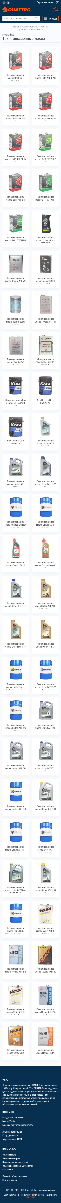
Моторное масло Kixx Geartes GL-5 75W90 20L (15, 402)
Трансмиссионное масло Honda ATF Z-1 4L (15, 971)
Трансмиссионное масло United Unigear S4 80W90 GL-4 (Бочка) (16, 524)
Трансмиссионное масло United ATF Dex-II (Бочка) (45, 849)
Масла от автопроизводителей (17, 1125)
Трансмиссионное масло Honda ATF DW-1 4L (45, 1011)
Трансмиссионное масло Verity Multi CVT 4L (15, 1052)
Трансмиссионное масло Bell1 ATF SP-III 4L (45, 117)
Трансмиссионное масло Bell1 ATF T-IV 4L (15, 117)
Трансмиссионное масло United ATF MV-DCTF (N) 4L (15, 889)
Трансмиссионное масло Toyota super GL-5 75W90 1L (15, 321)
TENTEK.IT (30, 1197)
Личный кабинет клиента (14, 1176)
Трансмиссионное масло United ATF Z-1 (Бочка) (15, 808)
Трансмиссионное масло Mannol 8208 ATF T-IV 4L (45, 280)
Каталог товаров (30, 26)
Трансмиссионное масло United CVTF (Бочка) (45, 524)
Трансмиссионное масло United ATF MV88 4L (15, 483)
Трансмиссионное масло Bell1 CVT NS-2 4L (45, 158)
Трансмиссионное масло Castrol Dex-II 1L (15, 564)
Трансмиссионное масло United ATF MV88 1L (45, 442)
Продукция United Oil (12, 1117)
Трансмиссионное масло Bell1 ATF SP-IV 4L (15, 158)
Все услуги (7, 1169)
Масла (44, 26)
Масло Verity (8, 1121)
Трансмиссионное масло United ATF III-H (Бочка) (15, 849)
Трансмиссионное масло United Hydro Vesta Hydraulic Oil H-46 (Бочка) (16, 686)
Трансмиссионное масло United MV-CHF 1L (15, 646)
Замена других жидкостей (15, 1162)
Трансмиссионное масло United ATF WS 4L (45, 727)
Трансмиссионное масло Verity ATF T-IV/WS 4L (16, 1011)
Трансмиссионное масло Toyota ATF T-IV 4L (45, 321)
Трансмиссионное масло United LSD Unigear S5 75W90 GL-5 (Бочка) (15, 930)
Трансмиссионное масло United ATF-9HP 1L (15, 605)
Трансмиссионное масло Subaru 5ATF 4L (45, 970)
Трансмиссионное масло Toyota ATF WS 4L (15, 280)
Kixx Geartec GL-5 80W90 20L (15, 442)
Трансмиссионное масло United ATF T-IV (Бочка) (45, 686)
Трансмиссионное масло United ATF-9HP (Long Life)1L (45, 605)
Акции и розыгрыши (12, 1131)
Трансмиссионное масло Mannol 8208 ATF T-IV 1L (45, 239)
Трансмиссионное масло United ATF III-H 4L (45, 808)
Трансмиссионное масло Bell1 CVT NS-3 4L (15, 239)
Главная (15, 26)
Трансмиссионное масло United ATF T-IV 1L (45, 483)
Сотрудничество (10, 1135)
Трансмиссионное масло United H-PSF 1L (45, 646)
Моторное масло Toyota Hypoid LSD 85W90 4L (45, 361)
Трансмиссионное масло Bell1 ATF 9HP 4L (45, 199)
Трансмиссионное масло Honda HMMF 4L (45, 1052)
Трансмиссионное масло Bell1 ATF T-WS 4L (45, 77)
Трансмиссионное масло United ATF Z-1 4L (45, 767)
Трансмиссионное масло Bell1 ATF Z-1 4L (15, 199)
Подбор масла (9, 1180)
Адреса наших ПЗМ (12, 1139)
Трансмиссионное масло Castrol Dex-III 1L (45, 564)
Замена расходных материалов (18, 1165)
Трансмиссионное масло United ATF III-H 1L (45, 889)
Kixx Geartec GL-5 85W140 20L (45, 401)
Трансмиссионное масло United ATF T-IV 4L (15, 767)
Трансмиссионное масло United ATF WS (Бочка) (16, 727)
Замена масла (9, 1154)
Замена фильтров (11, 1158)
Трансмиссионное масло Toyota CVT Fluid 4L (15, 361)
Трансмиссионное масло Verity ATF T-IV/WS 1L (45, 930)
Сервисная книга (45, 2)
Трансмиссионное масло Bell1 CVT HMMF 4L (15, 77)
